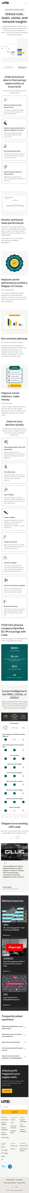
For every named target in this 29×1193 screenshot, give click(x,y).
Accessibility (19, 1180)
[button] (17, 837)
